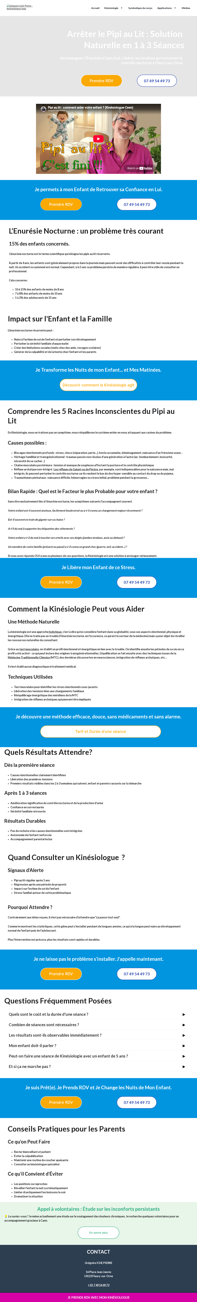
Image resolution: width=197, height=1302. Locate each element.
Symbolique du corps (140, 7)
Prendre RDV (101, 80)
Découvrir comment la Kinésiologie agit (98, 385)
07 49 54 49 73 (157, 80)
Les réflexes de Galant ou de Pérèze (76, 469)
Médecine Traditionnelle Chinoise (29, 657)
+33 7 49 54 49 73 (98, 1285)
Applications (164, 7)
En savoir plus (98, 1232)
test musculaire (29, 649)
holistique (55, 631)
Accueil (95, 7)
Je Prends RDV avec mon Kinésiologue (99, 1297)
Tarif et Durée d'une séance (100, 731)
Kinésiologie (111, 7)
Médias (186, 7)
